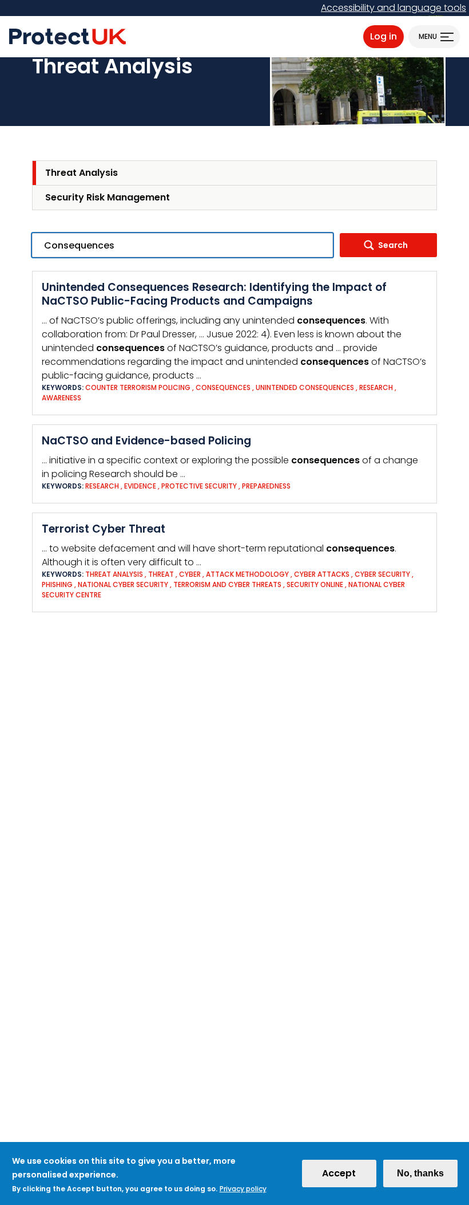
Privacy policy (243, 1189)
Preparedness (266, 486)
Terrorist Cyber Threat (103, 529)
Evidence (141, 486)
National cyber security (124, 584)
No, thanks (420, 1173)
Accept (339, 1173)
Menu (428, 36)
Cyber (190, 574)
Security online (315, 584)
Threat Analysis (81, 172)
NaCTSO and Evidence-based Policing (146, 440)
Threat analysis (114, 574)
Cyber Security (382, 574)
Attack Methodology (247, 574)
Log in (383, 36)
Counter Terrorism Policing (137, 387)
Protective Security (199, 486)
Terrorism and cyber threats (227, 584)
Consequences (223, 387)
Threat (161, 574)
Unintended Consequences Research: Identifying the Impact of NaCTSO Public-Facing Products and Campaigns (214, 294)
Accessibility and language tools (393, 7)
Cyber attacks (321, 574)
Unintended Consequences (306, 387)
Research (376, 387)
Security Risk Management (107, 197)
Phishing (57, 584)
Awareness (61, 398)
